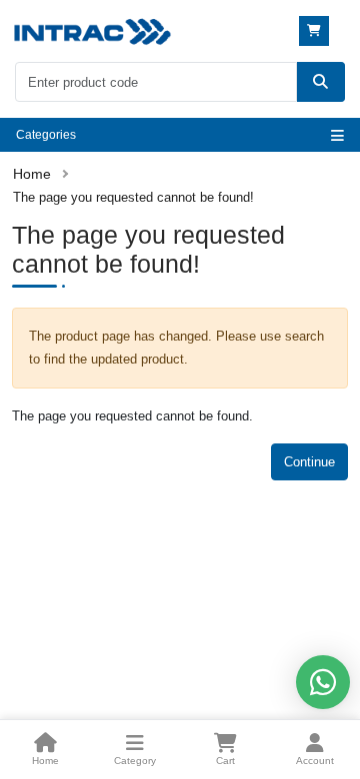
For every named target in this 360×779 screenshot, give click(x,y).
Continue (309, 461)
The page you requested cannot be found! (133, 197)
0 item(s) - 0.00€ (316, 31)
